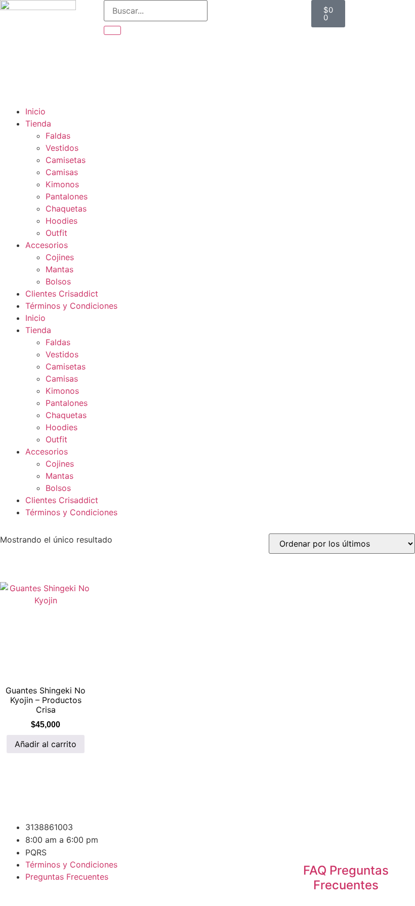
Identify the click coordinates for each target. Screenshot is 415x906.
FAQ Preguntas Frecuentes (346, 877)
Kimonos (62, 184)
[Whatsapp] (322, 833)
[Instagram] (294, 833)
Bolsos (58, 281)
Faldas (58, 136)
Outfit (56, 233)
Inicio (35, 111)
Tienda (38, 123)
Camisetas (66, 160)
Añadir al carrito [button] (45, 744)
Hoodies (61, 221)
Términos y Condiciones (71, 306)
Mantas (59, 269)
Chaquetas (66, 208)
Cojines (60, 257)
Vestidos (62, 148)
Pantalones (67, 196)
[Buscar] (112, 30)
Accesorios (46, 245)
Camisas (62, 172)
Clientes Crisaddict (61, 294)
